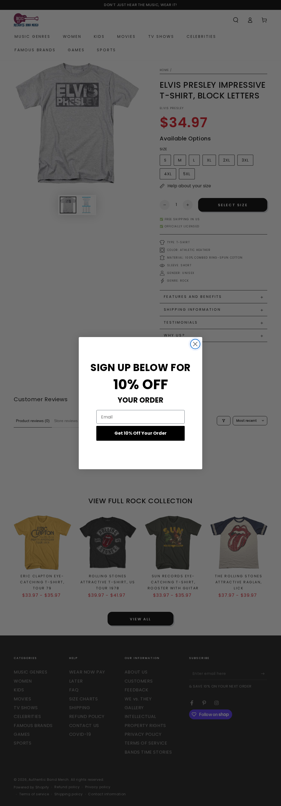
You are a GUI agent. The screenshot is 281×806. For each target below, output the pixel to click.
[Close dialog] (195, 344)
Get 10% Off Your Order (140, 433)
